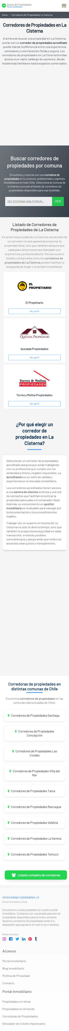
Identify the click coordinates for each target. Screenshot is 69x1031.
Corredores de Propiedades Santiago (35, 715)
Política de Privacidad (16, 975)
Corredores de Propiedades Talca (32, 791)
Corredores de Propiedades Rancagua (35, 807)
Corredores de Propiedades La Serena (35, 838)
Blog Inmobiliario (13, 968)
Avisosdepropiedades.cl (20, 897)
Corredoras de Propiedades (20, 1016)
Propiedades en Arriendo (18, 1009)
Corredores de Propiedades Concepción (36, 733)
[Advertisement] (34, 105)
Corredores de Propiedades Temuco (34, 854)
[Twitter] (17, 939)
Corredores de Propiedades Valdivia (34, 822)
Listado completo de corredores (38, 875)
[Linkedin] (24, 939)
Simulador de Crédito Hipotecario (23, 1023)
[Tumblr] (37, 939)
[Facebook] (11, 939)
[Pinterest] (30, 939)
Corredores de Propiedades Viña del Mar (36, 773)
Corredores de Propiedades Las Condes (36, 753)
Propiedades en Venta (16, 1001)
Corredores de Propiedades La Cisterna (31, 14)
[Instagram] (4, 939)
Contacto (8, 983)
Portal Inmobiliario (14, 961)
